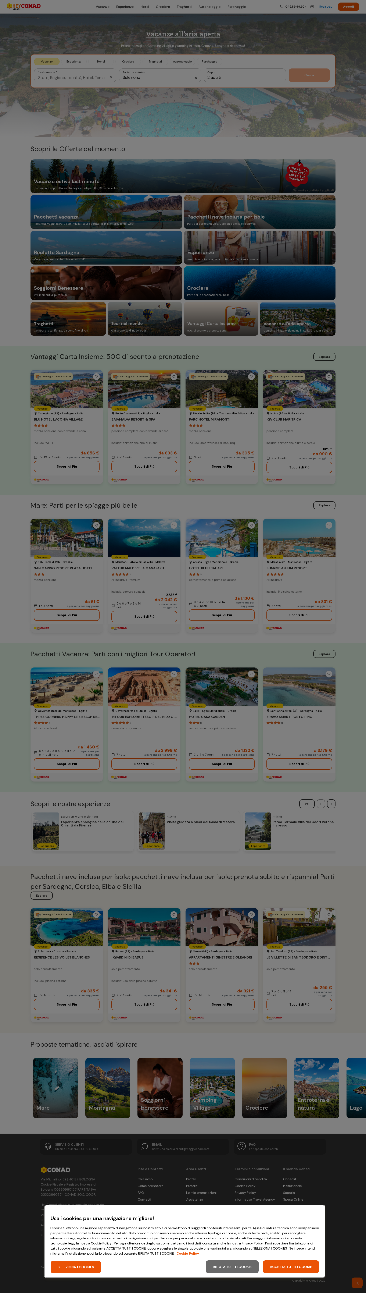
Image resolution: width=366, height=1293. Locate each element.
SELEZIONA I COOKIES (76, 1267)
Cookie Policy (187, 1253)
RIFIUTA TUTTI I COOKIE (232, 1267)
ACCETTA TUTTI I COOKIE (291, 1267)
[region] (184, 1241)
